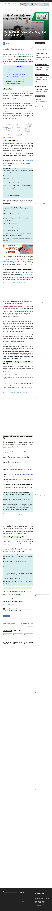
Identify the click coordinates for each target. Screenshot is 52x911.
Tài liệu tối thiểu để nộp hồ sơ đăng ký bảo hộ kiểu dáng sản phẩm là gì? (27, 625)
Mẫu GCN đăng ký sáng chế (41, 91)
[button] (47, 8)
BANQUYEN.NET (39, 893)
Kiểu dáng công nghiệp (26, 608)
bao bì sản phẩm (26, 276)
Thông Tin (21, 899)
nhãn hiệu (22, 274)
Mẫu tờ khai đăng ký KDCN (41, 77)
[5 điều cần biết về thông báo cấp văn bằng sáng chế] (28, 636)
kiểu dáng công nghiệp (8, 276)
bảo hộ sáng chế (18, 608)
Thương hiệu (21, 610)
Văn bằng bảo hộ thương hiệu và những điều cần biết (18, 642)
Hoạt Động (21, 898)
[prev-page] (3, 646)
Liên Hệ (20, 903)
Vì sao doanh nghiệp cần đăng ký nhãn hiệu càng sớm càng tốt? (7, 642)
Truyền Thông (22, 901)
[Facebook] (44, 1)
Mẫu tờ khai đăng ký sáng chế (42, 89)
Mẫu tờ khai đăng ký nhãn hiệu (42, 67)
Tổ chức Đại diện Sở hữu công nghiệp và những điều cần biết (9, 624)
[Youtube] (48, 1)
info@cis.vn (40, 905)
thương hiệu (27, 274)
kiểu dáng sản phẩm (17, 276)
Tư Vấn (16, 29)
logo (32, 274)
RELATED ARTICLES (7, 630)
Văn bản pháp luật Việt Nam (42, 101)
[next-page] (5, 646)
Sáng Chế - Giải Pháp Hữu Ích (11, 10)
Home (4, 10)
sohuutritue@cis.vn (10, 604)
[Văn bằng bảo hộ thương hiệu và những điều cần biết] (18, 636)
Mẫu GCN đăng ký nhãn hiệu (42, 69)
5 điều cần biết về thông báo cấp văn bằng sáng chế (28, 642)
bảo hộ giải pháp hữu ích (10, 608)
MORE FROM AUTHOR (17, 630)
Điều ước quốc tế (39, 99)
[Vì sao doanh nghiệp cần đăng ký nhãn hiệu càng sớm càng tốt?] (7, 636)
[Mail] (46, 1)
